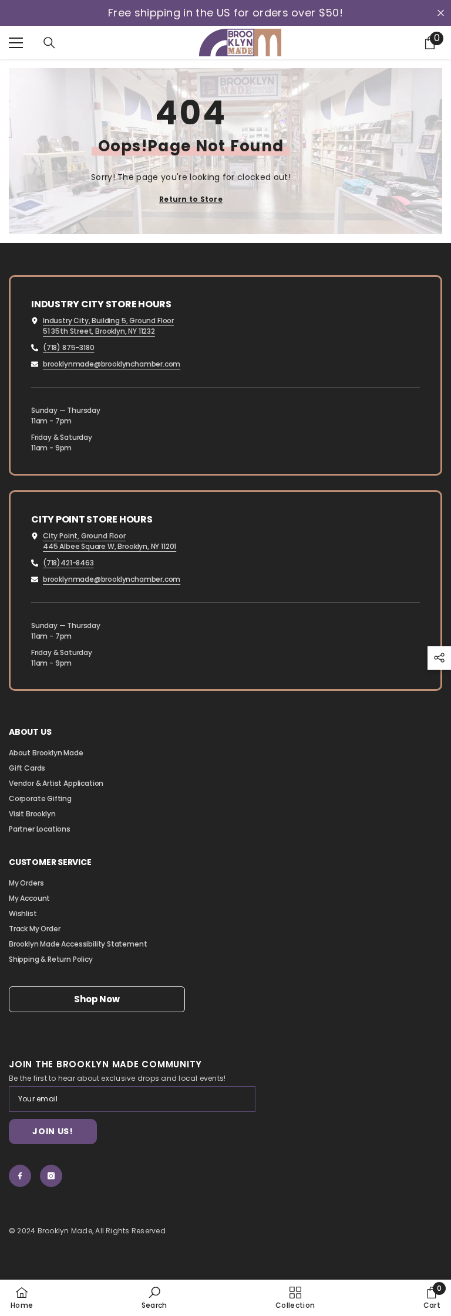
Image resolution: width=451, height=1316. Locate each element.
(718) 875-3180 (68, 347)
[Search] (49, 43)
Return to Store (191, 199)
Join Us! (52, 1131)
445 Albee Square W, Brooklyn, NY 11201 (109, 546)
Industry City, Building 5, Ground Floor (108, 320)
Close (440, 13)
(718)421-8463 (68, 563)
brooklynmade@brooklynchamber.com (111, 364)
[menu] (16, 43)
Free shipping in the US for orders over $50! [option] (225, 13)
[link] (154, 1297)
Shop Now (96, 999)
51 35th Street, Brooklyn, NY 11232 (99, 331)
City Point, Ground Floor (84, 536)
